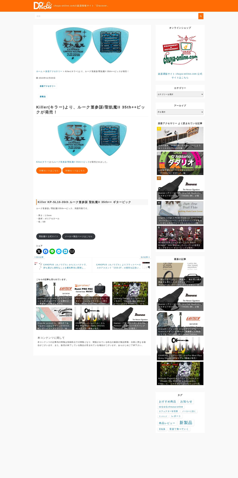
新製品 (43, 97)
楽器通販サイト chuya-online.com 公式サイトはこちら (180, 76)
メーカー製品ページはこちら (78, 236)
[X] (39, 251)
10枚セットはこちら (49, 170)
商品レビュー (167, 423)
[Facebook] (45, 251)
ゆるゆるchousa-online (171, 407)
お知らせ (186, 401)
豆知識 (162, 429)
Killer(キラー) (43, 162)
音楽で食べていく (179, 429)
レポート (176, 416)
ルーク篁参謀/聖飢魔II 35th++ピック (72, 162)
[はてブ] (65, 251)
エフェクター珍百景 (168, 411)
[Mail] (72, 251)
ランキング (163, 416)
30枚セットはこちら (75, 170)
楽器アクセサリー (48, 86)
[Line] (52, 251)
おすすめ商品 (167, 401)
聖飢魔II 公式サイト (48, 236)
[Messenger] (59, 251)
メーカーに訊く (189, 411)
